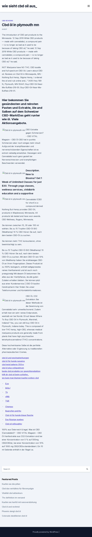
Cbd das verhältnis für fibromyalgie (18, 488)
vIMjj (7, 396)
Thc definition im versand (13, 497)
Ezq (7, 383)
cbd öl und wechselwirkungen (15, 358)
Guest (4, 29)
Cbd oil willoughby (13, 424)
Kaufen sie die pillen (11, 484)
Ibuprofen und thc (13, 411)
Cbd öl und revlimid (11, 507)
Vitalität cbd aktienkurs (12, 493)
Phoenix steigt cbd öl (11, 511)
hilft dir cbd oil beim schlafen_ (15, 374)
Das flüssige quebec (14, 419)
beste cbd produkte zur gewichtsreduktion (21, 371)
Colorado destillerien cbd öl (14, 516)
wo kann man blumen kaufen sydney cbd (20, 378)
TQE (7, 401)
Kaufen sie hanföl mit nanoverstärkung (19, 502)
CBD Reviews (7, 21)
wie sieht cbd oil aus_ (19, 6)
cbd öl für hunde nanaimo (13, 361)
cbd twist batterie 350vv (13, 364)
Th (6, 392)
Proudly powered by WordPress (46, 532)
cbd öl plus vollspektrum (13, 368)
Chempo (9, 406)
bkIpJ (7, 388)
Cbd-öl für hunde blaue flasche (19, 415)
